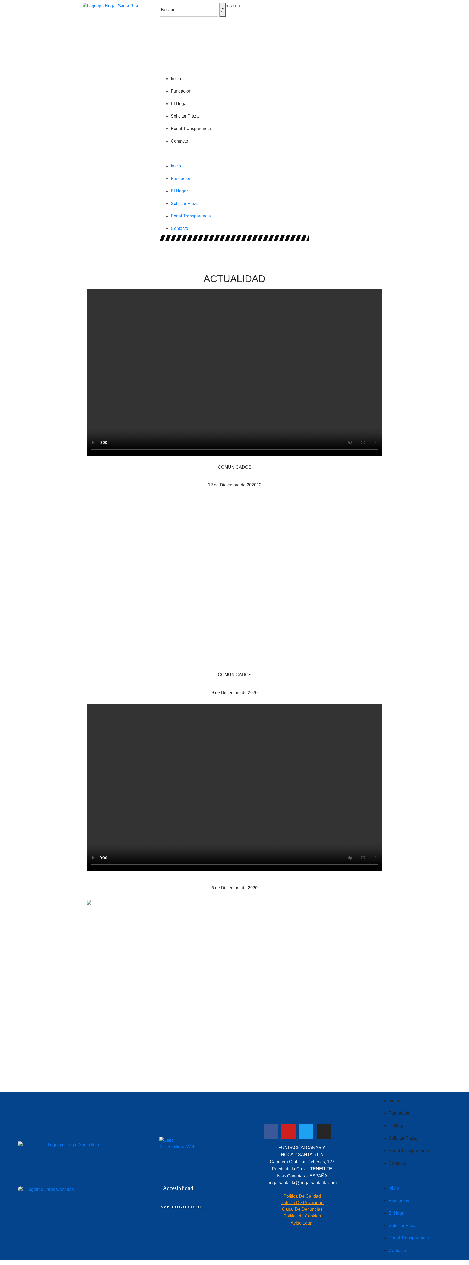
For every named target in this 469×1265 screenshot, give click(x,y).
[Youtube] (288, 1131)
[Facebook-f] (271, 1131)
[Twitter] (306, 1131)
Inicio (176, 78)
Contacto (179, 141)
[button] (234, 153)
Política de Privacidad (302, 1202)
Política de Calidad (302, 1196)
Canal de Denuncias (302, 1209)
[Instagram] (324, 1131)
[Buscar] (222, 10)
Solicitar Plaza (185, 116)
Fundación (181, 91)
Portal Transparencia (191, 128)
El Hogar (179, 103)
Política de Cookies (302, 1216)
